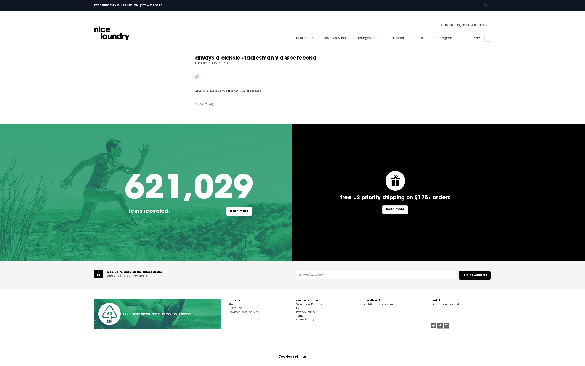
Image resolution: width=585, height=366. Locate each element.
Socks (419, 38)
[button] (485, 5)
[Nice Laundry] (112, 33)
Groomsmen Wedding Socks (244, 311)
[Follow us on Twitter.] (433, 326)
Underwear (395, 38)
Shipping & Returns (309, 304)
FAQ (298, 308)
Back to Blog (206, 104)
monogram (443, 38)
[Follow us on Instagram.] (446, 326)
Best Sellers (304, 38)
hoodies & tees (335, 38)
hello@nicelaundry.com (378, 304)
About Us (234, 304)
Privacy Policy (305, 311)
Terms (299, 315)
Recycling (235, 308)
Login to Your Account (445, 304)
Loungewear (367, 38)
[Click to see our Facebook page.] (440, 326)
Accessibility (305, 319)
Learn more (239, 211)
